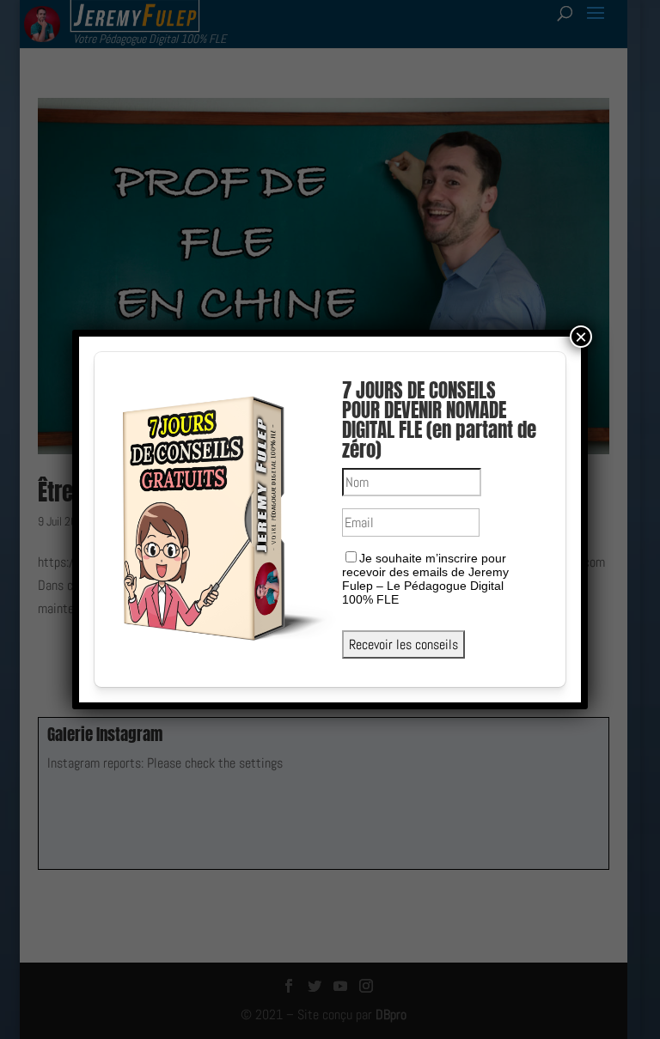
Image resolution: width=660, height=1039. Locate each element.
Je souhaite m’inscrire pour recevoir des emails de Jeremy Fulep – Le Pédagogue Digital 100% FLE (425, 578)
